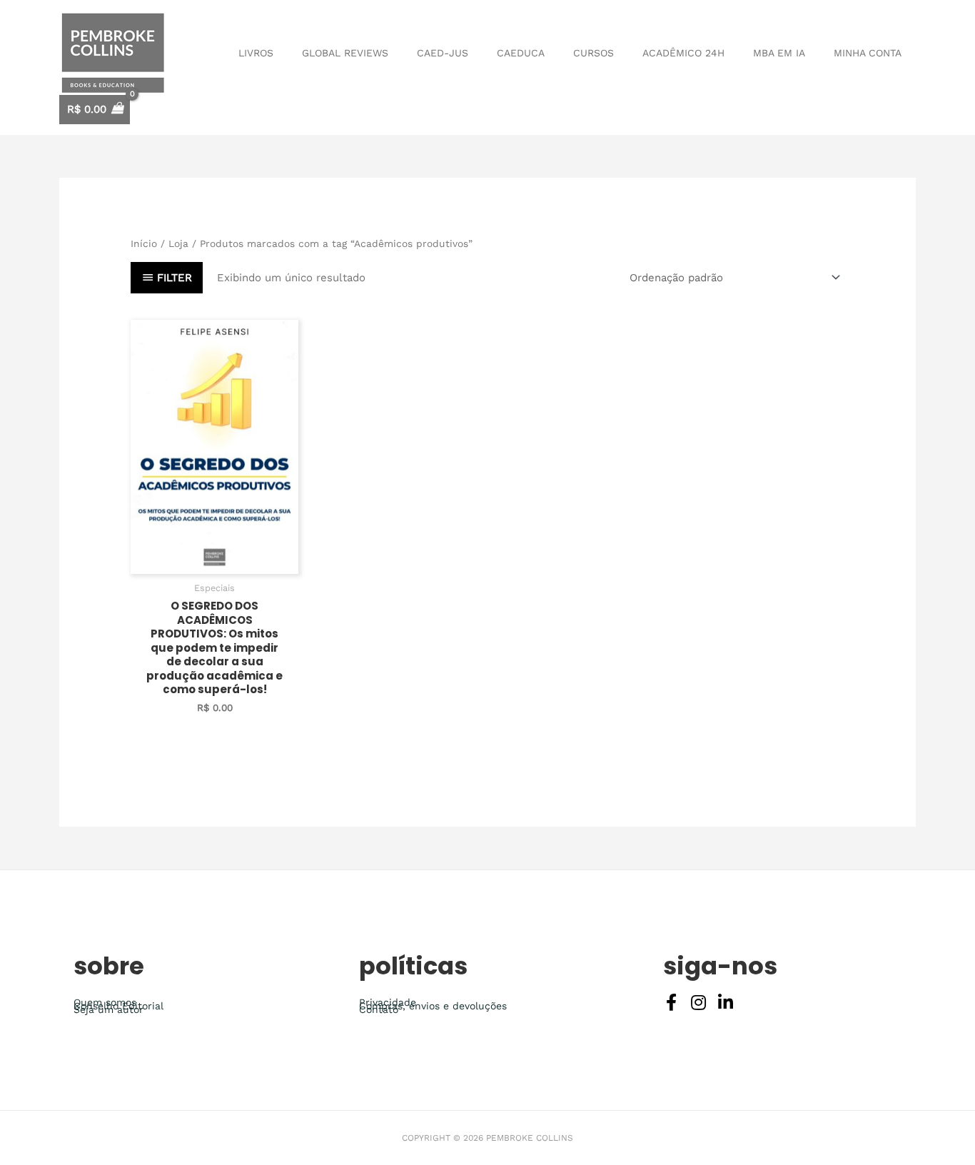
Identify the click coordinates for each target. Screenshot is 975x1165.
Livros (255, 53)
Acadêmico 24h (683, 53)
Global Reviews (345, 53)
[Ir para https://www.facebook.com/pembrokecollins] (671, 1004)
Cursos (593, 53)
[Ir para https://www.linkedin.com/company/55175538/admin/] (725, 1004)
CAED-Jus (442, 53)
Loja (178, 243)
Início (144, 243)
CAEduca (521, 53)
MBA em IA (779, 53)
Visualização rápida (215, 561)
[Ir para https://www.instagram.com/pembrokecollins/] (698, 1004)
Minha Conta (867, 53)
